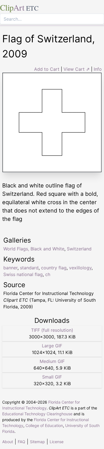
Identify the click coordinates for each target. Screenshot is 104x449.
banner (10, 267)
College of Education (44, 425)
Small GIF (52, 377)
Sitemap (37, 441)
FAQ (21, 441)
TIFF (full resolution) (52, 330)
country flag (54, 267)
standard (29, 267)
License (57, 441)
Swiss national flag (23, 274)
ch (47, 274)
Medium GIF (52, 361)
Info (98, 69)
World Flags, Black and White (33, 249)
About (7, 441)
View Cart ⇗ (77, 69)
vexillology (80, 267)
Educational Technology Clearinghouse (37, 413)
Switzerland (79, 249)
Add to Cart (46, 69)
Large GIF (52, 345)
